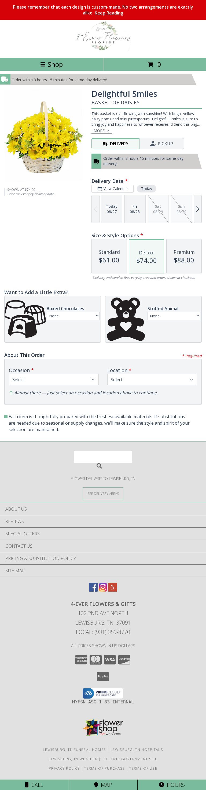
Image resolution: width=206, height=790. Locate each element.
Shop (55, 64)
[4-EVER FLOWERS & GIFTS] (103, 50)
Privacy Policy (64, 768)
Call (36, 784)
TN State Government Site (129, 758)
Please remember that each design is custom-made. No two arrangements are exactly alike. (103, 10)
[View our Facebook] (93, 590)
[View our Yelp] (112, 590)
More (99, 130)
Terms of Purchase (104, 768)
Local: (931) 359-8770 (103, 632)
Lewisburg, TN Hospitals (137, 749)
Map (105, 784)
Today (146, 188)
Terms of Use (143, 768)
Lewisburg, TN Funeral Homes (74, 749)
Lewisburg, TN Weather (73, 758)
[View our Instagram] (103, 590)
